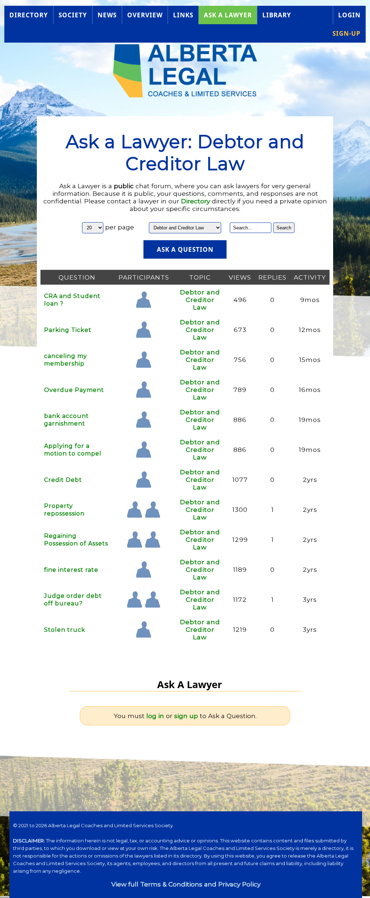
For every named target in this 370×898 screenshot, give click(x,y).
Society (73, 15)
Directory (28, 15)
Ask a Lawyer (228, 15)
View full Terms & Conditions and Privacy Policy (186, 884)
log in (155, 716)
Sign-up (346, 33)
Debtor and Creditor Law (200, 299)
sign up (186, 716)
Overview (145, 15)
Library (276, 15)
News (107, 15)
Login (349, 15)
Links (183, 15)
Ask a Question (185, 249)
